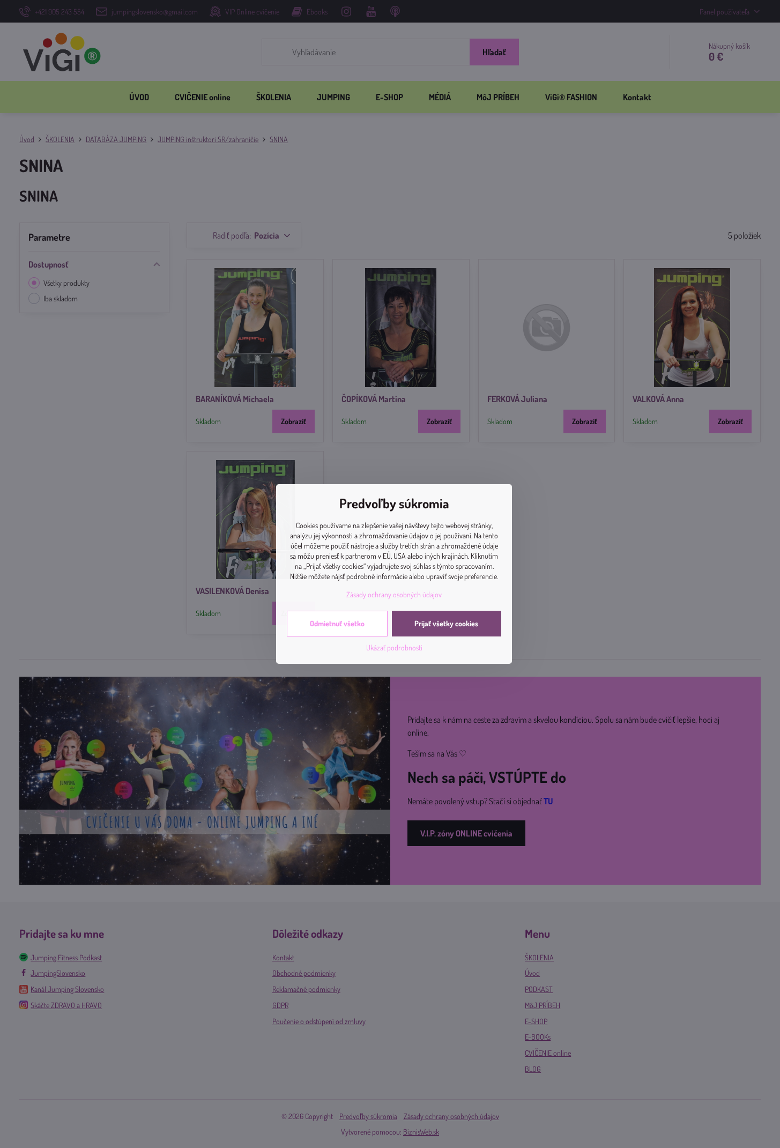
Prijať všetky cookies (446, 623)
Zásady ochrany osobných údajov (394, 594)
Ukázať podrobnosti (394, 647)
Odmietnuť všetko (337, 623)
